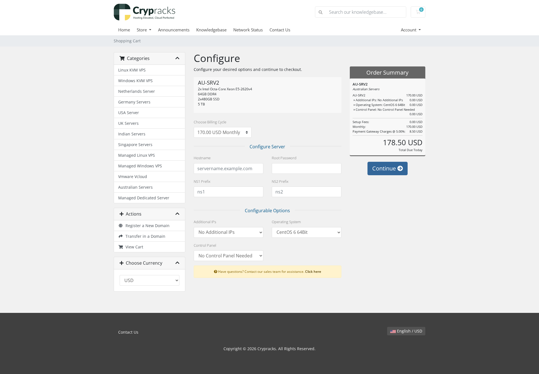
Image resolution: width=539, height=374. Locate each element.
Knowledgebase (211, 30)
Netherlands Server (136, 91)
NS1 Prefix (202, 181)
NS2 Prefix (280, 181)
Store (142, 30)
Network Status (248, 30)
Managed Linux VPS (136, 155)
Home (124, 30)
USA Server (128, 112)
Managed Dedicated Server (143, 197)
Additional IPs (205, 221)
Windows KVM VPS (135, 80)
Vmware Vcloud (132, 176)
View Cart (133, 247)
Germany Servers (134, 102)
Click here (313, 271)
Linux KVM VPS (132, 70)
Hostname (202, 157)
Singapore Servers (135, 144)
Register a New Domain (146, 225)
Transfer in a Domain (144, 236)
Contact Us (280, 30)
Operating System (286, 221)
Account (409, 30)
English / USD (409, 331)
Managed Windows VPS (140, 165)
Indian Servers (131, 134)
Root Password (284, 157)
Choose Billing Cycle (210, 121)
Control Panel (205, 245)
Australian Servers (135, 187)
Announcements (173, 30)
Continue (384, 168)
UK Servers (128, 123)
